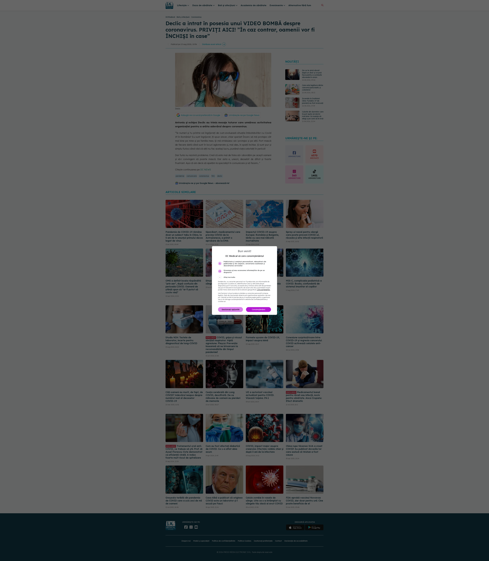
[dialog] (244, 280)
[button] (244, 277)
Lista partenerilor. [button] (263, 290)
